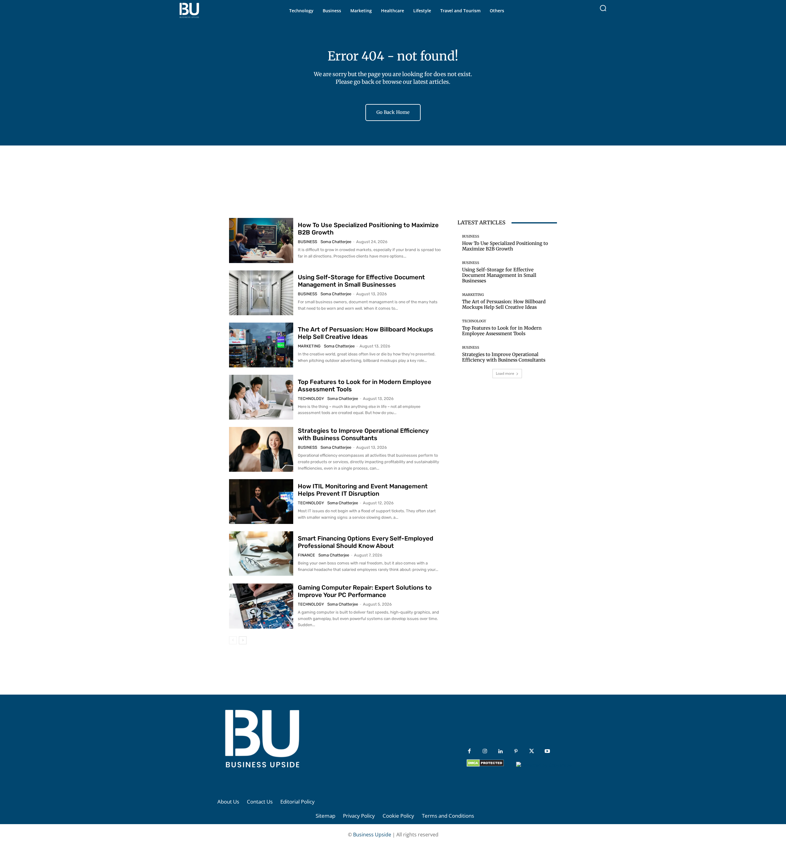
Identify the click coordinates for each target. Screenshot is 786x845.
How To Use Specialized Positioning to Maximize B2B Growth (505, 246)
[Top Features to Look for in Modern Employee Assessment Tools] (261, 397)
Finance (306, 555)
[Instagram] (485, 751)
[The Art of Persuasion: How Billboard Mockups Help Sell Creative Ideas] (261, 345)
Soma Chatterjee (336, 241)
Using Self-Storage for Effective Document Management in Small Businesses (361, 280)
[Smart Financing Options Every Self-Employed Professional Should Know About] (261, 553)
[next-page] (243, 640)
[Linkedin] (500, 751)
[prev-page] (233, 640)
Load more (505, 373)
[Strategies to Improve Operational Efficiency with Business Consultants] (261, 449)
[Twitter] (531, 751)
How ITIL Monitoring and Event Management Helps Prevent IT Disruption (363, 490)
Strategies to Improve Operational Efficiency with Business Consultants (363, 434)
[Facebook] (469, 751)
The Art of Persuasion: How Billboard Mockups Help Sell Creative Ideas (365, 333)
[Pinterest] (516, 751)
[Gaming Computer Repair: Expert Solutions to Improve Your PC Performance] (261, 605)
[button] (603, 8)
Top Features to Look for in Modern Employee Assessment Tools (502, 330)
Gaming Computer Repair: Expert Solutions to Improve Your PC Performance (365, 591)
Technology (311, 399)
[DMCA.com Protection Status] (485, 765)
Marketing (309, 346)
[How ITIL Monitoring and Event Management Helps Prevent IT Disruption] (261, 501)
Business (307, 242)
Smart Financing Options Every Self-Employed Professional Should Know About (365, 542)
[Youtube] (547, 751)
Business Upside (372, 834)
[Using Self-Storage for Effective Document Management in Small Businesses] (261, 292)
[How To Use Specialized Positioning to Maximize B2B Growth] (261, 240)
